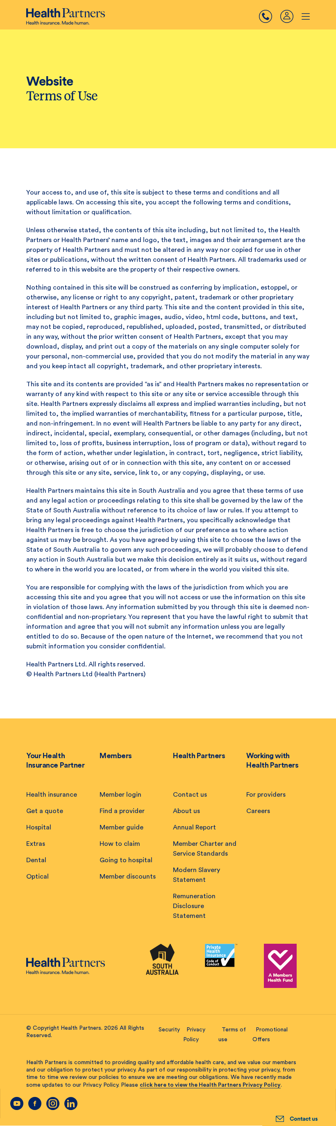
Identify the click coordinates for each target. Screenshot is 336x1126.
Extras (35, 844)
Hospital (38, 827)
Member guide (121, 827)
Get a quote (44, 811)
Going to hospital (126, 860)
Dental (36, 860)
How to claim (120, 844)
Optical (37, 876)
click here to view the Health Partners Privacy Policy (210, 1085)
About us (186, 811)
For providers (266, 794)
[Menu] (269, 16)
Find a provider (122, 811)
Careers (258, 811)
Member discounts (128, 876)
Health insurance (51, 794)
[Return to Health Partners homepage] (65, 16)
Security (169, 1030)
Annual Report (194, 827)
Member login (120, 794)
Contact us (190, 794)
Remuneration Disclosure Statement (194, 906)
